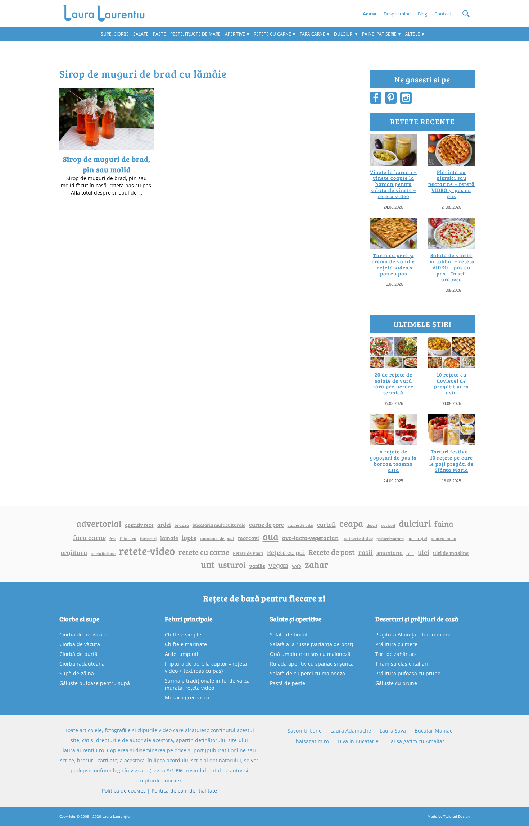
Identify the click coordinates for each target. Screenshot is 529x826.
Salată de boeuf (289, 634)
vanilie (257, 565)
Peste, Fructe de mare (195, 34)
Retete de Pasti (248, 553)
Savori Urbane (305, 730)
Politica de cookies (124, 790)
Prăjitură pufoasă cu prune (407, 673)
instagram (406, 98)
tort (410, 553)
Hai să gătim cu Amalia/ (415, 741)
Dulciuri (343, 34)
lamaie (169, 538)
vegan (278, 565)
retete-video (147, 550)
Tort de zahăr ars (396, 654)
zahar (316, 564)
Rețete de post (331, 552)
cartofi (326, 524)
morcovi (248, 538)
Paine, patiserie (379, 34)
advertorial (98, 523)
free (112, 538)
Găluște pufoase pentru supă (94, 683)
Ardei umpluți (181, 654)
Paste (159, 34)
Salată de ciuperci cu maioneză (307, 673)
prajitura (73, 552)
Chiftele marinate (186, 644)
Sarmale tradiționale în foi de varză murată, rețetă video (207, 684)
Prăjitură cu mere (396, 644)
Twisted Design (456, 816)
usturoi (232, 564)
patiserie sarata (390, 538)
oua (271, 536)
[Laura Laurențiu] (106, 13)
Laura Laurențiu (116, 816)
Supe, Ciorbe (115, 34)
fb (375, 98)
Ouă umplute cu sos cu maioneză (310, 654)
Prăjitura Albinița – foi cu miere (413, 634)
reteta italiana (103, 553)
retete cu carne (203, 552)
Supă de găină (76, 673)
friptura (128, 538)
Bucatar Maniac (433, 730)
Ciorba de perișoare (83, 634)
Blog (422, 13)
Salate (141, 34)
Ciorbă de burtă (78, 654)
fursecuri (148, 538)
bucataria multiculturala (219, 525)
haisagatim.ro (312, 741)
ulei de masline (451, 552)
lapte (189, 537)
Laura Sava (393, 730)
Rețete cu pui (286, 552)
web (296, 565)
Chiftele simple (183, 634)
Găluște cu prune (396, 683)
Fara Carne (312, 34)
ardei (164, 524)
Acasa (369, 13)
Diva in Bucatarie (358, 741)
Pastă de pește (287, 683)
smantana (389, 553)
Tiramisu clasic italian (401, 663)
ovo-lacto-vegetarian (310, 537)
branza (182, 525)
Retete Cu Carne (272, 34)
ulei (423, 552)
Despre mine (397, 13)
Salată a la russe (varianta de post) (311, 644)
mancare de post (217, 538)
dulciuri (415, 523)
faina (443, 523)
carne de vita (300, 525)
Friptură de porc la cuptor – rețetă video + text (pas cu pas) (206, 667)
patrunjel (417, 538)
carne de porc (266, 524)
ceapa (351, 523)
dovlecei (388, 525)
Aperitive (235, 34)
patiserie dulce (357, 538)
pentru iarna (443, 538)
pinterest (391, 98)
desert (372, 525)
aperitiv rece (139, 524)
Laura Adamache (350, 730)
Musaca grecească (187, 697)
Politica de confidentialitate (184, 790)
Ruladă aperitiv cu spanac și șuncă (312, 663)
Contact (442, 13)
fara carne (89, 537)
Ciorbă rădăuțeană (82, 663)
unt (207, 564)
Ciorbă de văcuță (79, 644)
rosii (365, 552)
